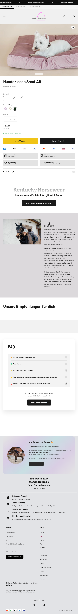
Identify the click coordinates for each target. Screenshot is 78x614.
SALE (41, 536)
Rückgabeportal (10, 532)
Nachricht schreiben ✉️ (39, 402)
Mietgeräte (43, 559)
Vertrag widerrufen (14, 557)
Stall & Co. (43, 548)
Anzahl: (5, 114)
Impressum (9, 536)
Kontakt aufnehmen (36, 464)
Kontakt (42, 579)
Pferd (41, 544)
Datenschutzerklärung (12, 552)
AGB (7, 540)
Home (42, 532)
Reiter (42, 540)
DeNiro (42, 563)
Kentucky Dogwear (9, 86)
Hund (41, 552)
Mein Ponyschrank (34, 6)
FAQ (43, 600)
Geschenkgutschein (46, 567)
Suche (35, 600)
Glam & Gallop (20, 6)
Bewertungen (44, 575)
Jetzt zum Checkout (57, 141)
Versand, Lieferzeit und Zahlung (15, 544)
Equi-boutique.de (7, 6)
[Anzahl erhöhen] (15, 119)
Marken (42, 571)
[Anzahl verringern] (6, 119)
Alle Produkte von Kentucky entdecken (39, 203)
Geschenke (43, 555)
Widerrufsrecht (10, 548)
